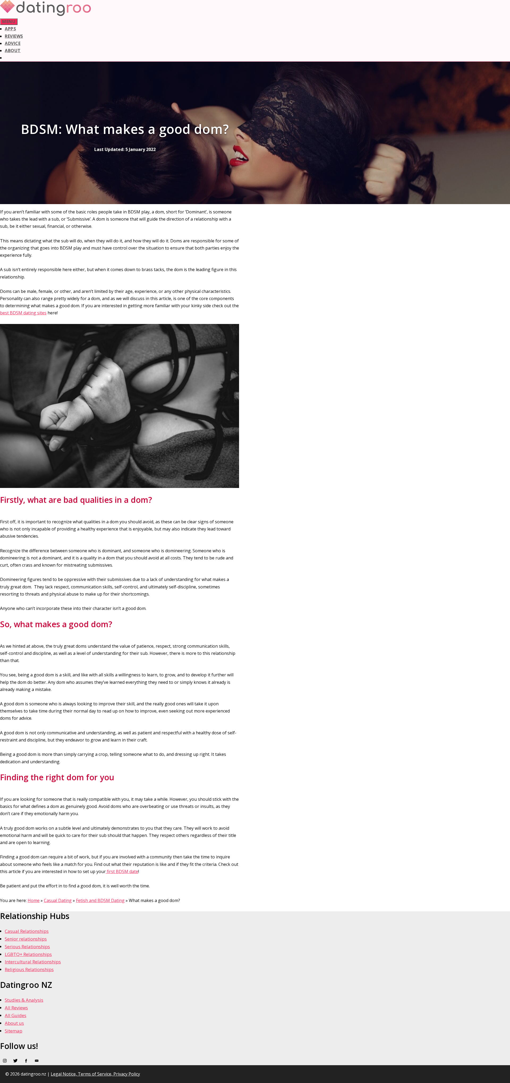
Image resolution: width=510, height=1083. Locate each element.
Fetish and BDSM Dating (100, 900)
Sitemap (13, 1031)
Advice (12, 43)
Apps (10, 29)
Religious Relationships (29, 969)
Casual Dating (58, 900)
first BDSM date (122, 871)
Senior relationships (26, 939)
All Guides (15, 1015)
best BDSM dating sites (23, 313)
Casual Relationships (27, 931)
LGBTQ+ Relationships (28, 954)
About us (14, 1023)
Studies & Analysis (24, 1000)
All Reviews (16, 1008)
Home (34, 900)
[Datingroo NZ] (45, 14)
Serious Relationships (27, 946)
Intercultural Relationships (33, 962)
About (13, 50)
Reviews (14, 36)
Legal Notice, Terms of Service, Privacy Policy (95, 1074)
